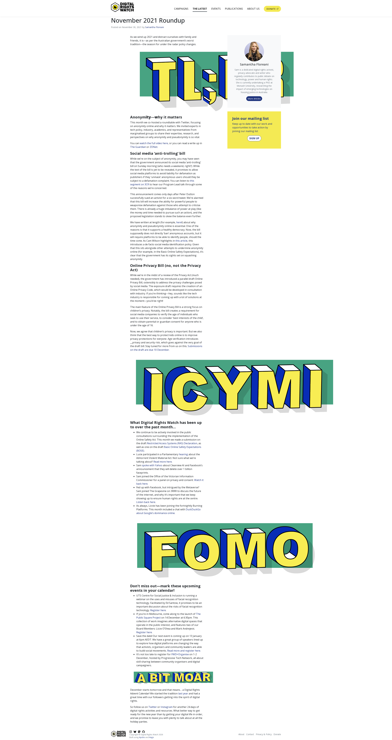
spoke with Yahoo (152, 465)
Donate (271, 8)
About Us (253, 8)
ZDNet (153, 147)
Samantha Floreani (154, 27)
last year (183, 693)
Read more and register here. (184, 650)
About (241, 734)
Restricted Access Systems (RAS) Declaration (172, 443)
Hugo (151, 737)
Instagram (167, 707)
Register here (158, 610)
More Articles (254, 98)
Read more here (162, 461)
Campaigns (181, 8)
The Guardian (138, 147)
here (179, 222)
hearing (183, 454)
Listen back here (145, 502)
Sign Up (254, 138)
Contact (250, 734)
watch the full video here (154, 143)
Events (216, 8)
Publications (234, 8)
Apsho (142, 737)
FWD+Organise (180, 654)
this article (181, 240)
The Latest (200, 8)
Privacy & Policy (264, 734)
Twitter (152, 707)
